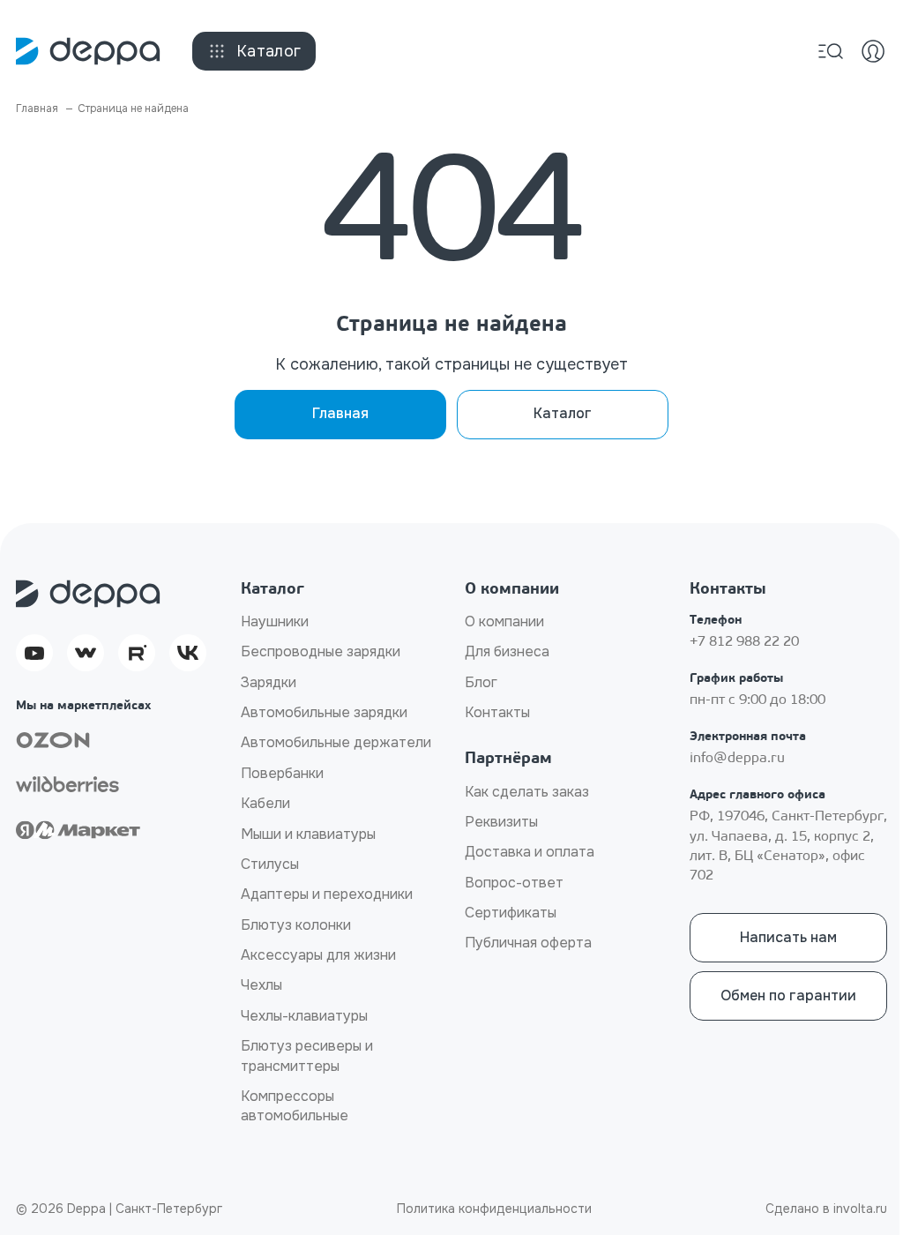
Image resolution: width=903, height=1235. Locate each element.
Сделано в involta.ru (826, 1208)
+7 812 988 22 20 (744, 642)
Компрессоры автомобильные (294, 1106)
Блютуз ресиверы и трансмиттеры (307, 1055)
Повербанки (282, 773)
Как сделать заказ (527, 791)
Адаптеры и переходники (327, 894)
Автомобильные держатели (336, 742)
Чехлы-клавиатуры (304, 1016)
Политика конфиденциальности (494, 1208)
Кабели (265, 803)
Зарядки (268, 682)
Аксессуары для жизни (318, 955)
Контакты (497, 712)
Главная (340, 413)
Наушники (275, 621)
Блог (481, 682)
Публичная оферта (528, 942)
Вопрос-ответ (514, 882)
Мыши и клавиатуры (308, 834)
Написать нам (788, 937)
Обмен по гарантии (788, 995)
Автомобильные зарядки (324, 712)
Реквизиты (501, 821)
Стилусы (270, 864)
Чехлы (261, 985)
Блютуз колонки (296, 925)
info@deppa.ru (737, 759)
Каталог (269, 51)
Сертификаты (510, 912)
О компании (504, 621)
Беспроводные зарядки (320, 651)
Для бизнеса (507, 651)
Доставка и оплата (529, 851)
